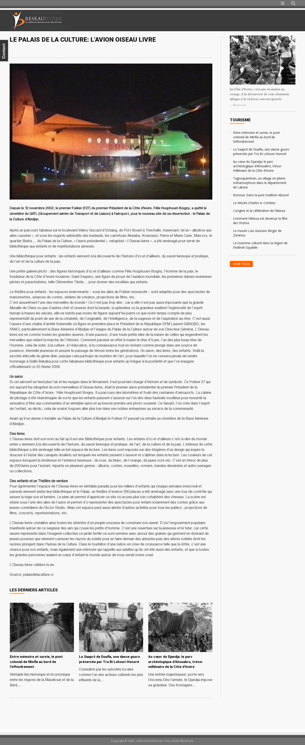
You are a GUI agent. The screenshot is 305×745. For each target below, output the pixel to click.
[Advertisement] (242, 20)
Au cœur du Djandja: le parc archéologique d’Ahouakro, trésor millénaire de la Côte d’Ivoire (257, 166)
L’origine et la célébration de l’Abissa (259, 210)
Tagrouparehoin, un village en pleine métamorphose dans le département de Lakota (259, 182)
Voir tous (241, 264)
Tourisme (240, 120)
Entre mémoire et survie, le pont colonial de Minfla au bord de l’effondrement (256, 137)
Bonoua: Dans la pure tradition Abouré (261, 195)
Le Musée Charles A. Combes (254, 203)
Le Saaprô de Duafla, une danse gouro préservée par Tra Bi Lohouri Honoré (261, 151)
